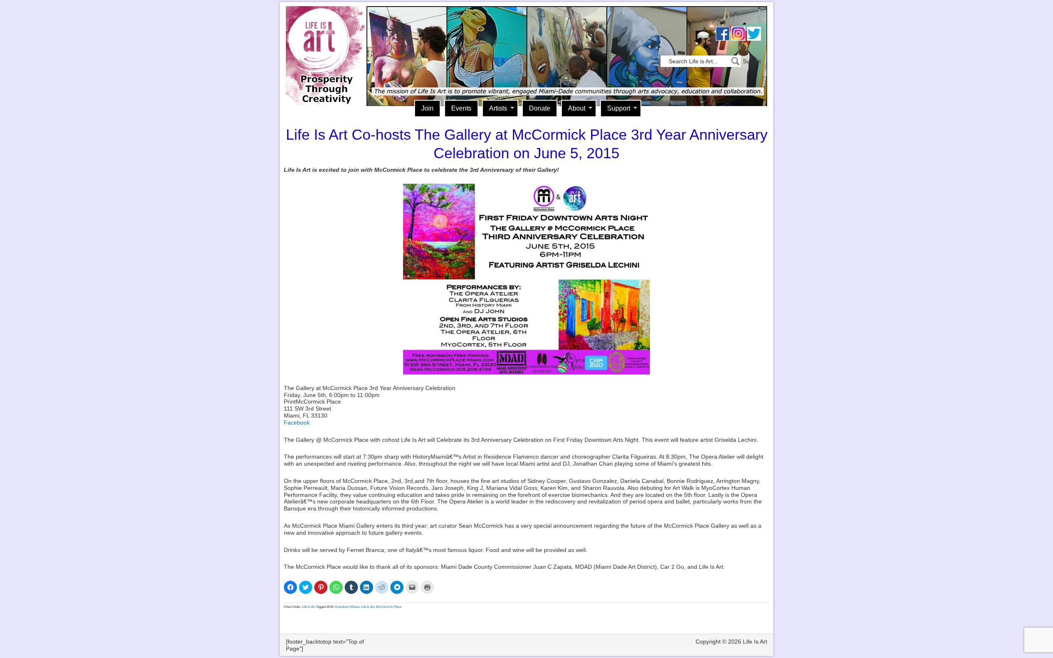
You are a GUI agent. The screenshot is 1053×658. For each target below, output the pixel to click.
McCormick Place (388, 607)
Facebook (297, 422)
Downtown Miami (347, 607)
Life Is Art (324, 44)
